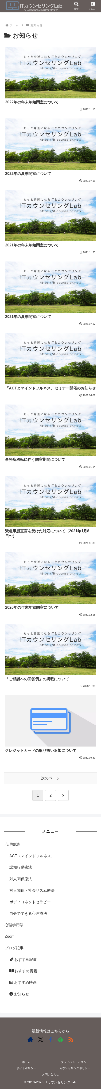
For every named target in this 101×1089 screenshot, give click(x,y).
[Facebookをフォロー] (50, 1039)
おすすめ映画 (25, 982)
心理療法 (12, 844)
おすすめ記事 (25, 960)
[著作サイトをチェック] (30, 1039)
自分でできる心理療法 (28, 914)
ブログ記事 (14, 948)
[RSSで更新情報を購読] (70, 1039)
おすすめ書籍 (25, 971)
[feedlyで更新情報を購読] (60, 1039)
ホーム (26, 1062)
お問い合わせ (50, 1074)
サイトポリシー (26, 1068)
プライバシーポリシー (75, 1062)
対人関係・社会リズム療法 (31, 890)
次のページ (50, 778)
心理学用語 (14, 925)
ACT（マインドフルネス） (32, 856)
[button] (91, 763)
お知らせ (21, 994)
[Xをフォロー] (40, 1039)
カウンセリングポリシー (74, 1068)
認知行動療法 (20, 867)
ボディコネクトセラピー (30, 902)
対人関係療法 (20, 879)
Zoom (9, 936)
